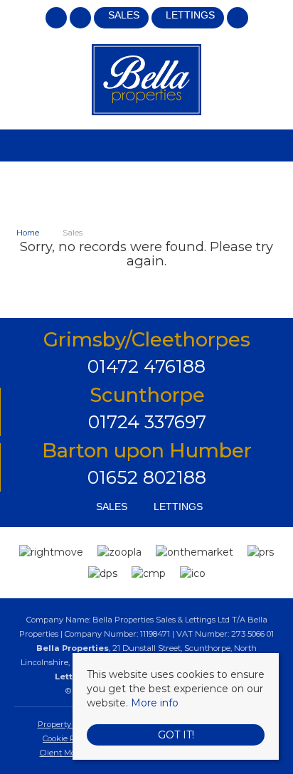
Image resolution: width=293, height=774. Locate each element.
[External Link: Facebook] (58, 20)
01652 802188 (146, 477)
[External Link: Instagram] (82, 20)
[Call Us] (237, 18)
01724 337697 (147, 421)
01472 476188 (146, 366)
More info (155, 702)
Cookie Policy (67, 738)
